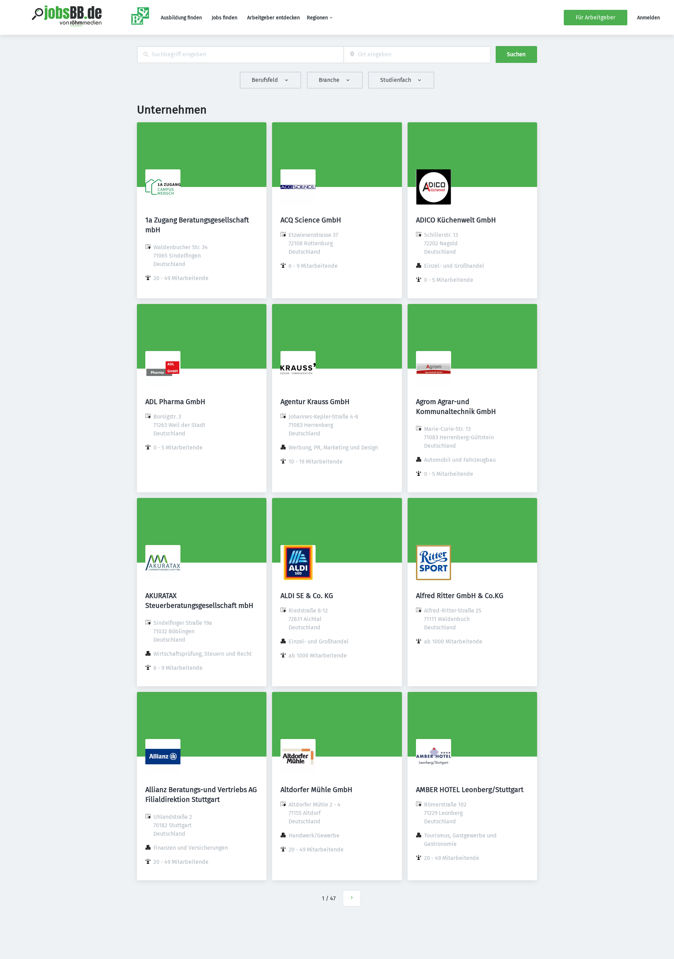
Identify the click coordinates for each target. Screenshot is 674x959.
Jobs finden (224, 18)
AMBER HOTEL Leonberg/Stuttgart (469, 789)
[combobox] (240, 54)
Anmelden (648, 18)
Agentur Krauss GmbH (315, 401)
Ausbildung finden (181, 18)
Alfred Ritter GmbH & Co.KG (459, 595)
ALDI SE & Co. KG (306, 595)
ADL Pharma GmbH (175, 401)
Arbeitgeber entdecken (273, 18)
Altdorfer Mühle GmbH (316, 789)
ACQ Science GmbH (310, 220)
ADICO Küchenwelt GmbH (456, 220)
